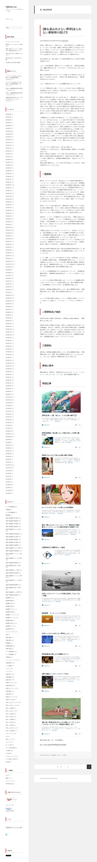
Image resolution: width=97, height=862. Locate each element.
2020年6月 (8, 312)
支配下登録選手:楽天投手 (12, 573)
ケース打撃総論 (10, 654)
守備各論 (8, 509)
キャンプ (8, 742)
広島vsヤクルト (10, 682)
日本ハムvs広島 (10, 725)
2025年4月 (8, 151)
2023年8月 (8, 205)
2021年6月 (8, 278)
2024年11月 (9, 162)
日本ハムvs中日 (10, 722)
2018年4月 (8, 386)
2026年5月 (8, 122)
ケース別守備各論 (10, 506)
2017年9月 (8, 405)
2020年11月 (9, 298)
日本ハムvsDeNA (10, 731)
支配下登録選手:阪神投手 (12, 521)
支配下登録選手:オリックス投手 (14, 558)
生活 (7, 634)
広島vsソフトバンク (11, 688)
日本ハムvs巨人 (10, 716)
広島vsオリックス (10, 697)
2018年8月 (8, 374)
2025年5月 (8, 148)
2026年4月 (8, 125)
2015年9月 (8, 473)
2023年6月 (8, 210)
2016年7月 (8, 445)
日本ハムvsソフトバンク (12, 702)
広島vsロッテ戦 (10, 699)
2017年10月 (9, 403)
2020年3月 (8, 320)
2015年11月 (9, 468)
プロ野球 (8, 750)
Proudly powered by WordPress (48, 778)
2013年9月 (8, 493)
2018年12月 (9, 363)
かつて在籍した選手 (11, 759)
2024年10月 (9, 165)
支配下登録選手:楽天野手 (12, 595)
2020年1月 (8, 326)
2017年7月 (8, 411)
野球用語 (8, 515)
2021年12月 (9, 261)
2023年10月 (9, 199)
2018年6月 (8, 380)
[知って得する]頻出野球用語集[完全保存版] (53, 745)
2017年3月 (8, 422)
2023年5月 (8, 213)
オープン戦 (8, 745)
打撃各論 (8, 657)
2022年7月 (8, 241)
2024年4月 (8, 182)
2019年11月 (9, 332)
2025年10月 (9, 134)
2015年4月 (8, 479)
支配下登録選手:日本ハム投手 (13, 565)
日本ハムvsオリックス (11, 705)
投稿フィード (9, 778)
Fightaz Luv (11, 6)
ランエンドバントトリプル (12, 41)
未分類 (7, 762)
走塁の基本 (8, 637)
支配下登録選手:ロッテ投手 (13, 570)
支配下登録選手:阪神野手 (12, 539)
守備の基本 (8, 640)
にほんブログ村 (10, 810)
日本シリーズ (9, 739)
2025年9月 (8, 137)
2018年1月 (8, 394)
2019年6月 (8, 346)
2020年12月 (9, 295)
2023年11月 (9, 196)
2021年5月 (8, 281)
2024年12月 (9, 159)
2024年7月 (8, 173)
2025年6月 (8, 145)
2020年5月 (8, 315)
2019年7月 (8, 343)
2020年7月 (8, 309)
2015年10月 (9, 470)
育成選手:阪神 (9, 600)
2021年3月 (8, 287)
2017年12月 (9, 397)
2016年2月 (8, 459)
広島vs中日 (8, 680)
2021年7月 (8, 275)
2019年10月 (9, 335)
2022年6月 (8, 244)
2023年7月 (8, 207)
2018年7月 (8, 377)
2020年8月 (8, 306)
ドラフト (8, 668)
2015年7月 (8, 476)
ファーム (8, 671)
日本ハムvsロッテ (10, 711)
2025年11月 (9, 131)
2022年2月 (8, 255)
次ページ (89, 767)
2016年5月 (8, 451)
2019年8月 (8, 340)
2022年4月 (8, 250)
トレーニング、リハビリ (12, 660)
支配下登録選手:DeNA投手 (12, 534)
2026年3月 (8, 128)
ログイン (8, 775)
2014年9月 (8, 487)
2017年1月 (8, 428)
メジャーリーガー (10, 632)
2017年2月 (8, 425)
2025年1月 (8, 156)
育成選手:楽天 (9, 629)
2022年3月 (8, 253)
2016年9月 (8, 439)
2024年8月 (8, 171)
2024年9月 (8, 168)
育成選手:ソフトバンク (11, 615)
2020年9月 (8, 304)
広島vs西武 (8, 691)
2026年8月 (8, 114)
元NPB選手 (9, 663)
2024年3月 (8, 185)
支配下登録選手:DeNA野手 (12, 551)
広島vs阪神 (8, 677)
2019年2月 (8, 357)
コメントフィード (10, 781)
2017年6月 (8, 414)
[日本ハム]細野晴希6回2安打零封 (14, 88)
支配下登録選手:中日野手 (12, 542)
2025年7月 (8, 142)
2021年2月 (8, 289)
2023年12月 (9, 193)
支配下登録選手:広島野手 (12, 545)
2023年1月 (8, 224)
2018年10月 (9, 369)
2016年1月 (8, 462)
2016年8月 (8, 442)
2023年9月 (8, 202)
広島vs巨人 (8, 674)
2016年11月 (9, 434)
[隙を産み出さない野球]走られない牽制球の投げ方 (62, 30)
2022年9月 (8, 236)
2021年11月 (9, 264)
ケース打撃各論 (10, 651)
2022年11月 (9, 230)
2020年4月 (8, 318)
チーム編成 (8, 665)
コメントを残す (62, 755)
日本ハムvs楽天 (10, 714)
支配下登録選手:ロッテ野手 (13, 592)
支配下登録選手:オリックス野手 (14, 580)
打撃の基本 (8, 648)
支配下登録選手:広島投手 (12, 526)
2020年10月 (9, 301)
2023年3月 (8, 219)
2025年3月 (8, 154)
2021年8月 (8, 272)
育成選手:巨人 (9, 598)
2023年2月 (8, 221)
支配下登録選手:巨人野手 (12, 536)
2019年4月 (8, 352)
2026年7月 (8, 117)
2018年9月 (8, 371)
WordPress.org (10, 783)
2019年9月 (8, 337)
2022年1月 (8, 258)
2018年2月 (8, 391)
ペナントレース (10, 733)
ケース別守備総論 (10, 512)
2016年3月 (8, 456)
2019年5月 (8, 349)
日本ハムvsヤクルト (11, 728)
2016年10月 (9, 436)
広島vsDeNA (9, 685)
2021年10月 (9, 267)
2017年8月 (8, 408)
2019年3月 (8, 354)
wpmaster (65, 41)
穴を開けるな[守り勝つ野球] (13, 62)
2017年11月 (9, 400)
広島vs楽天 (8, 694)
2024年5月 (8, 179)
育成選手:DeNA (10, 612)
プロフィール (9, 19)
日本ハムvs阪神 (10, 719)
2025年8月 (8, 139)
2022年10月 (9, 233)
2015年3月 (8, 482)
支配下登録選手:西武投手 (12, 562)
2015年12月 (9, 465)
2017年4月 (8, 419)
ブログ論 (8, 753)
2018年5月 (8, 383)
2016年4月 (8, 453)
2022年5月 (8, 247)
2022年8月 (8, 238)
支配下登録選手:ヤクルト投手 (13, 529)
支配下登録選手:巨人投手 (12, 518)
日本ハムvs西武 (10, 708)
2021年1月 (8, 292)
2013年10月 (9, 490)
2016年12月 (9, 431)
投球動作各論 (9, 646)
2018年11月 (9, 366)
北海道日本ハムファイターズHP (14, 827)
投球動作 (8, 643)
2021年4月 (8, 284)
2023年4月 (8, 216)
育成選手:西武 (9, 620)
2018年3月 (8, 388)
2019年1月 (8, 360)
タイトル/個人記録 (10, 747)
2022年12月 (9, 227)
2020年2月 (8, 323)
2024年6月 (8, 176)
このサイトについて (11, 756)
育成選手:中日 (9, 603)
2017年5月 (8, 417)
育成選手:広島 (9, 606)
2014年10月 (9, 485)
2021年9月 (8, 270)
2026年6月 (8, 120)
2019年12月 (9, 329)
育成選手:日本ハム (10, 623)
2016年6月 (8, 448)
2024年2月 (8, 188)
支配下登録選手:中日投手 (12, 523)
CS (6, 736)
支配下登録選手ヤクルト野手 (13, 548)
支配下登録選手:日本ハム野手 (13, 587)
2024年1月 (8, 190)
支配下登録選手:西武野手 (12, 585)
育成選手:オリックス (11, 617)
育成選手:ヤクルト (10, 609)
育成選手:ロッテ (10, 626)
